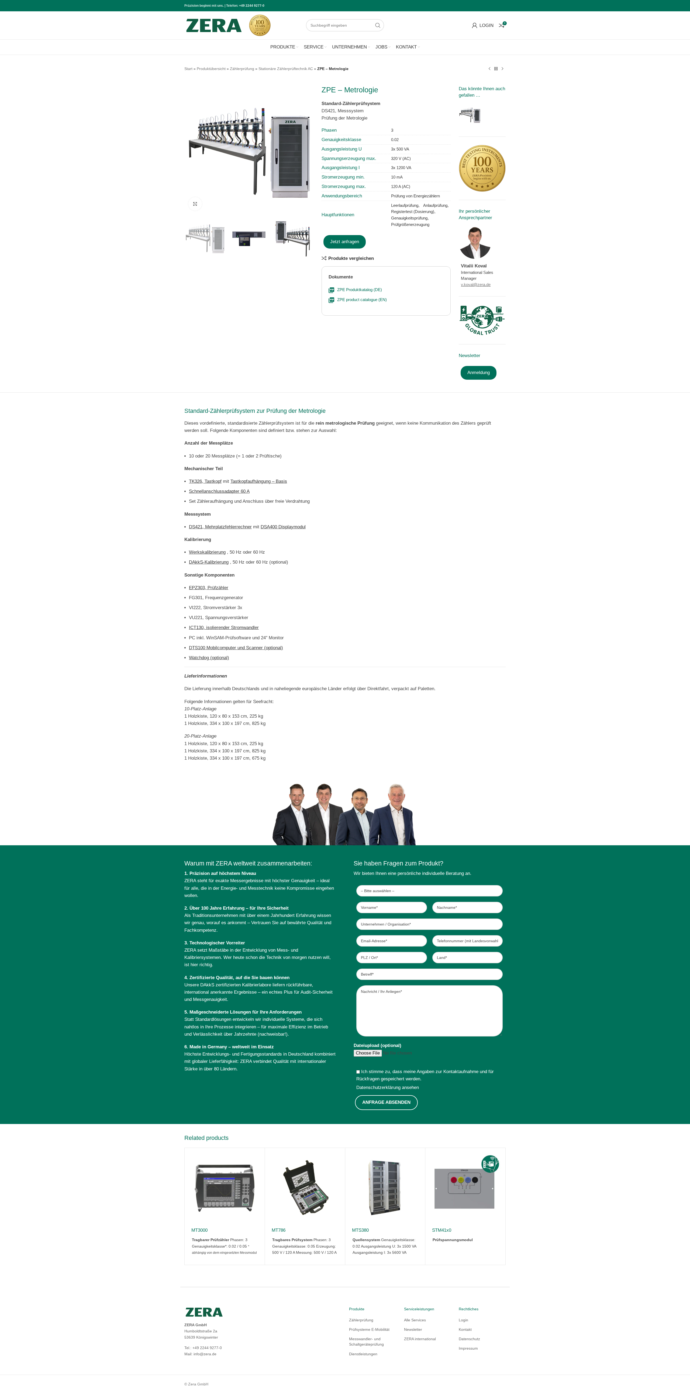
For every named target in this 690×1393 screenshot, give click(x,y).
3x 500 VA (400, 149)
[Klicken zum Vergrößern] (195, 204)
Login (463, 1320)
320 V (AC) (401, 158)
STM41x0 (441, 1230)
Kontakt (465, 1329)
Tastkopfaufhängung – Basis (258, 481)
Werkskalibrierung (207, 552)
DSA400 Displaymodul (283, 526)
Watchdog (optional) (209, 657)
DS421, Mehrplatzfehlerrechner (220, 526)
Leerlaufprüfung (404, 205)
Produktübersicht (211, 69)
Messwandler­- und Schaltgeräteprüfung (366, 1341)
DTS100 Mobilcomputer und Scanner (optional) (236, 647)
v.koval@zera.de (476, 284)
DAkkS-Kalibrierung (209, 562)
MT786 (278, 1230)
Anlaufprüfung (435, 205)
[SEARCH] (378, 25)
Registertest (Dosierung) (412, 211)
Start (188, 69)
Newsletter (413, 1329)
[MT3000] (225, 1188)
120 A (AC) (400, 186)
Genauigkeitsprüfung (409, 218)
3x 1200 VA (401, 167)
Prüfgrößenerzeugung (410, 224)
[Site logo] (214, 24)
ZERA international (420, 1339)
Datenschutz (469, 1339)
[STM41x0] (465, 1188)
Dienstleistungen (363, 1354)
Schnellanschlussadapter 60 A (219, 491)
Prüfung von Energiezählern (415, 196)
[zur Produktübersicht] (496, 69)
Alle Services (415, 1320)
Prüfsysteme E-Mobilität (369, 1329)
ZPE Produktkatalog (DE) (359, 289)
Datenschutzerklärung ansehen (387, 1087)
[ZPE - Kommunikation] (470, 114)
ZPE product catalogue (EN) (362, 299)
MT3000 (199, 1230)
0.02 (395, 139)
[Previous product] (489, 69)
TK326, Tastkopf (205, 481)
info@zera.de (205, 1354)
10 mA (397, 177)
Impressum (468, 1348)
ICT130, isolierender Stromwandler (224, 627)
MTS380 (360, 1230)
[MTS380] (385, 1188)
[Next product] (502, 69)
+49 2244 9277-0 (251, 6)
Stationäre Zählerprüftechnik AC (285, 69)
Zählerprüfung (242, 69)
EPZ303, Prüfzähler (208, 587)
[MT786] (305, 1188)
